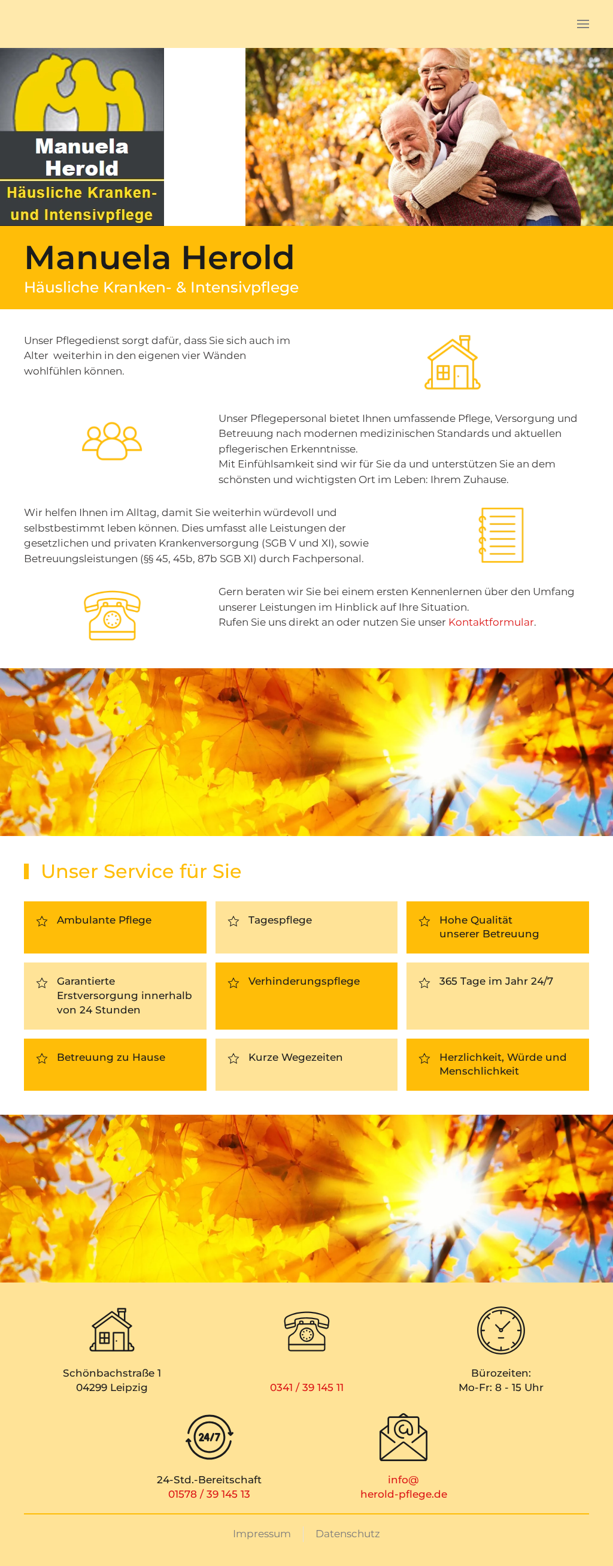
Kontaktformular (491, 622)
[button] (583, 24)
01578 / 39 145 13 (209, 1494)
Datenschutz (347, 1534)
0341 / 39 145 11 (307, 1387)
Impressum (262, 1534)
